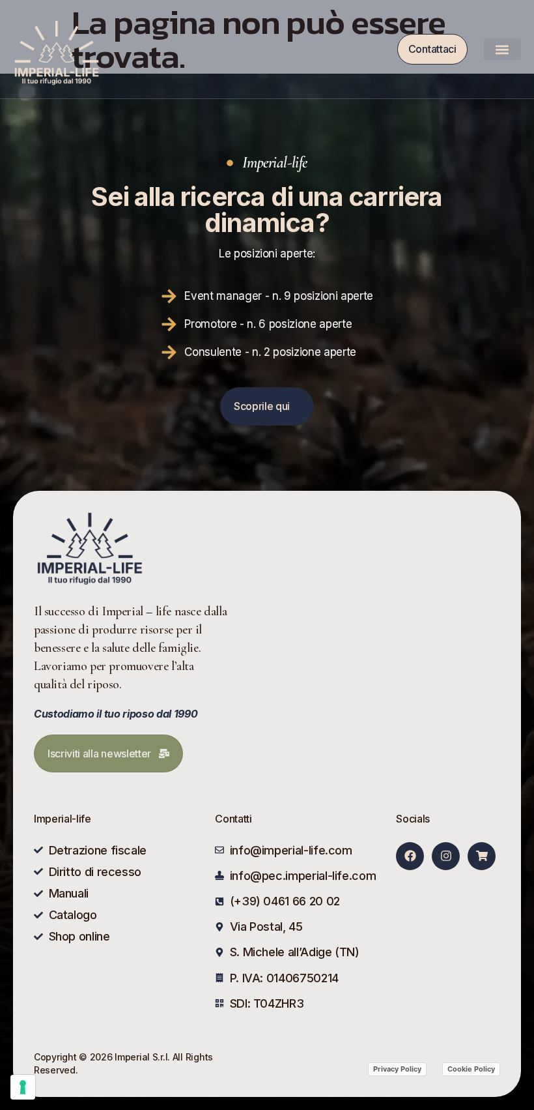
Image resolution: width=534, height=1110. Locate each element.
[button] (502, 49)
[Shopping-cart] (482, 856)
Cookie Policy (471, 1068)
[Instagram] (446, 856)
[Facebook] (410, 856)
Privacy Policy (397, 1068)
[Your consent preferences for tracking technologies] (22, 1087)
